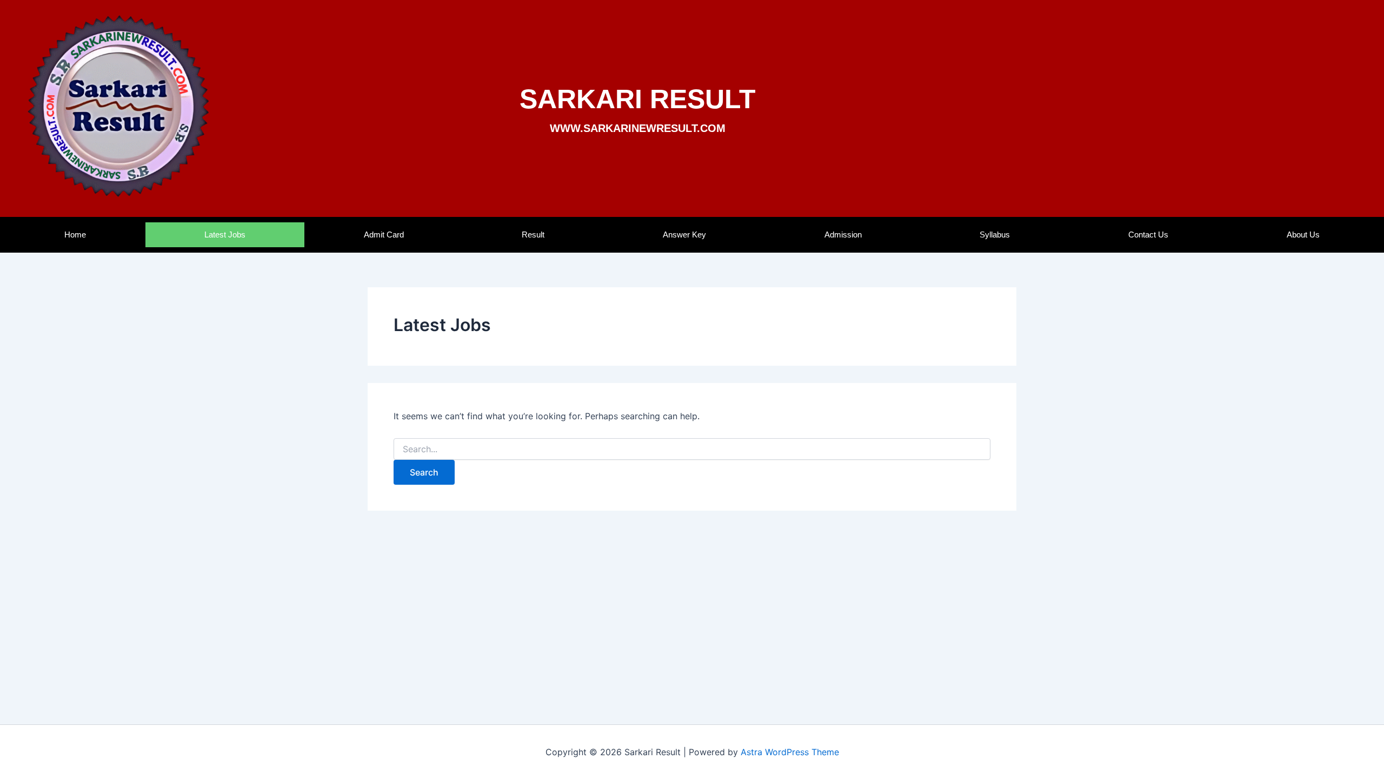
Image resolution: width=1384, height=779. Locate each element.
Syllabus (995, 234)
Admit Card (384, 234)
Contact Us (1148, 234)
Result (533, 234)
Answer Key (684, 234)
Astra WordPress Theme (790, 752)
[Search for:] (692, 449)
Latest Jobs (224, 234)
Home (75, 234)
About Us (1303, 234)
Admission (843, 234)
